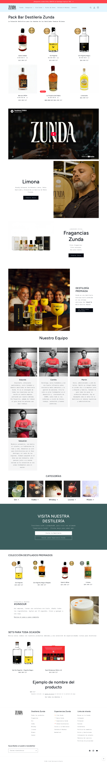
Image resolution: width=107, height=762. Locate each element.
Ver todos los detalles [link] (52, 697)
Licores (71, 500)
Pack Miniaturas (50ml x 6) (53, 670)
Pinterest (81, 721)
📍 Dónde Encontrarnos (61, 723)
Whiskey (52, 500)
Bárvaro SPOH (22, 95)
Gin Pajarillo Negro (84, 55)
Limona (88, 582)
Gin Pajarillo (53, 55)
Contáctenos (81, 726)
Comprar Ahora (31, 197)
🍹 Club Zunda (58, 715)
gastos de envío (49, 693)
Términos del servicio (85, 738)
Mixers (89, 500)
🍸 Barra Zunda (59, 718)
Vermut (33, 735)
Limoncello (84, 95)
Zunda (49, 761)
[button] (29, 7)
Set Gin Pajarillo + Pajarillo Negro (22, 670)
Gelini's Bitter (22, 55)
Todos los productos (37, 715)
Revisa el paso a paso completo (26, 617)
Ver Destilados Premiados (83, 310)
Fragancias (34, 718)
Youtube (80, 723)
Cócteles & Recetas (60, 729)
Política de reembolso (85, 729)
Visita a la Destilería (61, 726)
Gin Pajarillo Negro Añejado (42, 582)
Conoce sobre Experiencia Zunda (53, 537)
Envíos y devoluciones (85, 732)
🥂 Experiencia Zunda (61, 721)
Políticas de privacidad (85, 740)
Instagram (81, 718)
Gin (15, 500)
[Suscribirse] (36, 750)
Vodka (34, 500)
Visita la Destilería (53, 533)
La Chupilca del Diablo (53, 95)
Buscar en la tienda (84, 715)
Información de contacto (85, 735)
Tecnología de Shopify (57, 761)
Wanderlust (57, 732)
